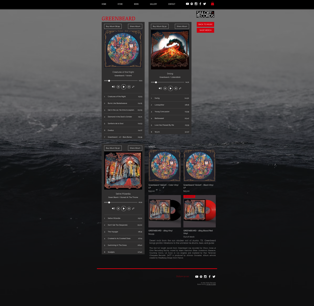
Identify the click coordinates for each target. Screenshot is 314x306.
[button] (212, 3)
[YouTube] (187, 4)
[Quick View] (164, 165)
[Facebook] (200, 4)
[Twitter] (204, 4)
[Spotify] (192, 4)
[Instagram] (196, 4)
